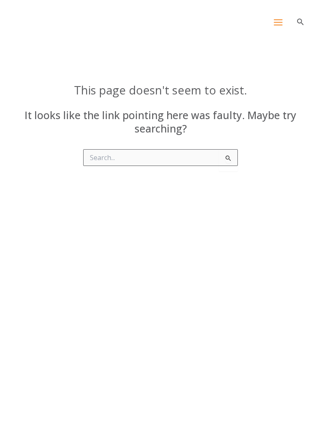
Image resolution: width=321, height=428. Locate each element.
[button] (300, 22)
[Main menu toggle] (278, 22)
